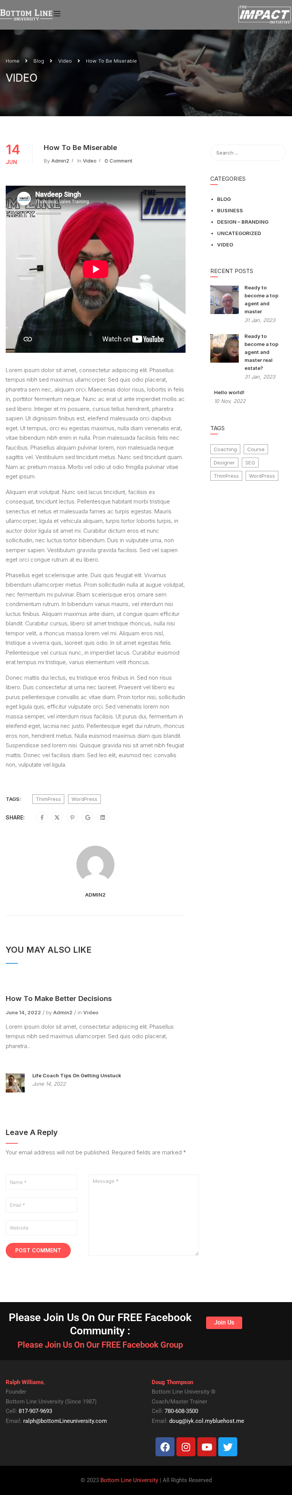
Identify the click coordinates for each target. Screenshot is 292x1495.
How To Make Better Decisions (59, 998)
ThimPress (48, 799)
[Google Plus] (87, 817)
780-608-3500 (181, 1411)
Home (12, 61)
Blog (38, 61)
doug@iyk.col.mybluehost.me (206, 1421)
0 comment (118, 161)
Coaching (225, 449)
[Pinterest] (72, 817)
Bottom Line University (129, 1480)
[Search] (276, 153)
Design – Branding (242, 222)
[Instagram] (185, 1446)
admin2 (60, 161)
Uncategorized (239, 233)
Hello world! (229, 392)
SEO (250, 462)
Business (230, 210)
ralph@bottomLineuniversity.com (65, 1421)
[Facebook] (42, 817)
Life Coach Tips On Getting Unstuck (76, 1075)
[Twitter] (57, 817)
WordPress (84, 799)
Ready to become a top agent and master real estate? (261, 352)
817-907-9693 (35, 1411)
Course (256, 449)
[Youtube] (206, 1446)
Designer (224, 462)
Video (65, 61)
